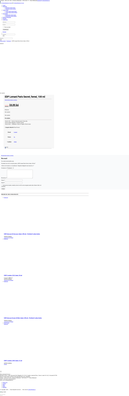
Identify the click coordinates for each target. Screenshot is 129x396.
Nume (3, 180)
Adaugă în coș (7, 237)
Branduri (4, 387)
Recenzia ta (4, 177)
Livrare (4, 383)
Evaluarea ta (4, 168)
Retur (4, 386)
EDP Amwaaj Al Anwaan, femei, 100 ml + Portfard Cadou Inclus (22, 234)
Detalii (11, 237)
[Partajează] (3, 394)
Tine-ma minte (7, 27)
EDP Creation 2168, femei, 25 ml (13, 360)
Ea (14, 137)
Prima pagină (3, 41)
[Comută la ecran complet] (1, 394)
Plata (4, 384)
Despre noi (5, 382)
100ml (15, 141)
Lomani (15, 132)
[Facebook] (5, 148)
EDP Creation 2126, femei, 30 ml (13, 275)
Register (4, 31)
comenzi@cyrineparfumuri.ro (43, 0)
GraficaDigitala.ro (32, 389)
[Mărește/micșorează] (0, 394)
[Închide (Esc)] (4, 394)
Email (3, 182)
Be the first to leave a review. (11, 100)
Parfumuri (9, 41)
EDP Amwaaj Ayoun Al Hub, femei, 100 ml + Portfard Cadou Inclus (23, 318)
